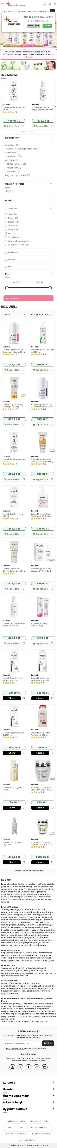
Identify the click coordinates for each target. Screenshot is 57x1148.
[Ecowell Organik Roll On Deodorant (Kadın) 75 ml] (14, 333)
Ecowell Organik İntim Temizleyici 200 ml (40, 734)
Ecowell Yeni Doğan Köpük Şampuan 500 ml (42, 108)
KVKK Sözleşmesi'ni (14, 1048)
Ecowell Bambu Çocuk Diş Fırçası (14, 788)
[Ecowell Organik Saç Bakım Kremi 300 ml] (43, 661)
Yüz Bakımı (12, 171)
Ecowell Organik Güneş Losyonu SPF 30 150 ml (41, 569)
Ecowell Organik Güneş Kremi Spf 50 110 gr (13, 405)
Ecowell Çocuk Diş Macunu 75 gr (39, 624)
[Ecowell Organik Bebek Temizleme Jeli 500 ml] (43, 497)
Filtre (7, 314)
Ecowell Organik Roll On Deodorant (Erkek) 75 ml (42, 405)
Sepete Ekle (13, 126)
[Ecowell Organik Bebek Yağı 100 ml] (14, 825)
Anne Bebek (12, 152)
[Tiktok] (36, 1069)
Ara (52, 11)
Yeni (10, 266)
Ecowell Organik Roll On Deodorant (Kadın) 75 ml (14, 351)
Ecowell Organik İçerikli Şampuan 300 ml (12, 679)
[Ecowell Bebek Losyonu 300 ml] (14, 497)
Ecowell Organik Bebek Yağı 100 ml (13, 843)
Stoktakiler (13, 252)
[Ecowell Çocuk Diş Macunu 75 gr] (43, 606)
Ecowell (6, 104)
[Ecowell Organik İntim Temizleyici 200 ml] (43, 716)
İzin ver (47, 25)
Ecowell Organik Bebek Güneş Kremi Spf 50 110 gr (42, 460)
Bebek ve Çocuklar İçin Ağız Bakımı (23, 149)
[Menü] (2, 4)
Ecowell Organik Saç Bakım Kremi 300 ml (40, 679)
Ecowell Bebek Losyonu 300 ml (13, 515)
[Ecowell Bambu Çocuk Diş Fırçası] (14, 770)
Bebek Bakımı (14, 156)
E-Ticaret (19, 1145)
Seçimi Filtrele (13, 298)
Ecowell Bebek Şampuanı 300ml (14, 108)
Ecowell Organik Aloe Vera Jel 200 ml (42, 351)
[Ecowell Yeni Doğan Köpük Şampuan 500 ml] (43, 91)
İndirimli (11, 259)
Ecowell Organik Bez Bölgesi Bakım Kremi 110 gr (14, 569)
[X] (20, 1069)
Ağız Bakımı (12, 145)
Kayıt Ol (48, 1043)
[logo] (15, 4)
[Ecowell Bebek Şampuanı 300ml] (13, 91)
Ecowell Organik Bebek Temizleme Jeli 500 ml (41, 515)
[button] (22, 131)
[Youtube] (12, 1069)
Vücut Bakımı (13, 168)
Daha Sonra (33, 25)
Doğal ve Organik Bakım (17, 175)
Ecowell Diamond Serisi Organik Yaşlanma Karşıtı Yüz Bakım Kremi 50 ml (42, 843)
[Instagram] (45, 1069)
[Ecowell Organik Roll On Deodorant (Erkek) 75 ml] (43, 387)
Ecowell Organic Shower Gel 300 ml (13, 734)
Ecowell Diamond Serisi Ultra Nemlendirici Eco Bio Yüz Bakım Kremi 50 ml (42, 788)
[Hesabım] (50, 4)
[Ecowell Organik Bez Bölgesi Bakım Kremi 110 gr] (14, 551)
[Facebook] (28, 1069)
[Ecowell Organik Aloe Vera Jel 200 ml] (43, 333)
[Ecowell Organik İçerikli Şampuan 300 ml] (14, 661)
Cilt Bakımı (11, 160)
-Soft (11, 1145)
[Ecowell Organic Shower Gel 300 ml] (14, 716)
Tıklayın (28, 57)
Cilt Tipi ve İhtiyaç (16, 164)
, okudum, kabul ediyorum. (26, 1049)
